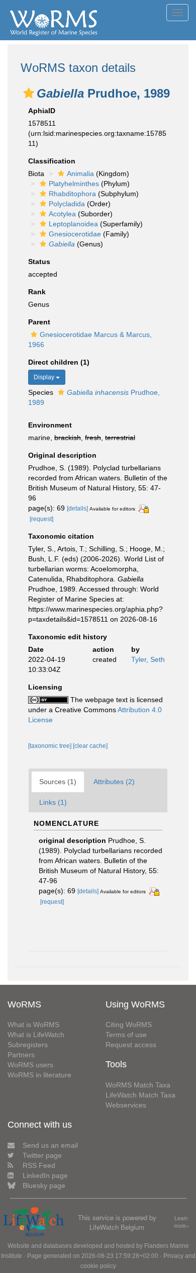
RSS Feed (39, 1165)
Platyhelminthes (74, 184)
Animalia (80, 173)
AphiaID (41, 111)
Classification (51, 161)
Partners (21, 1055)
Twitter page (42, 1155)
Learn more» (181, 1222)
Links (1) (53, 802)
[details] (77, 508)
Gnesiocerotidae (75, 234)
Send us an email (50, 1145)
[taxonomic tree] (50, 745)
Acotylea (62, 214)
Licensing (45, 687)
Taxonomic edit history (67, 637)
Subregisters (28, 1045)
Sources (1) (57, 782)
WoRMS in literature (39, 1075)
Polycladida (67, 204)
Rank (37, 292)
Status (39, 262)
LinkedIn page (45, 1175)
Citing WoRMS (129, 1025)
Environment (50, 425)
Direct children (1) (58, 362)
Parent (39, 322)
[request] (41, 519)
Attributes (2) (114, 782)
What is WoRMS (33, 1025)
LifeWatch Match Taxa (140, 1095)
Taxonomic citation (61, 536)
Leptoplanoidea (73, 224)
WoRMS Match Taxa (138, 1085)
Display (45, 377)
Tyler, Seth (148, 659)
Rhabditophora (72, 194)
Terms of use (126, 1035)
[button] (29, 93)
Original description (62, 455)
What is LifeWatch (36, 1035)
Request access (131, 1045)
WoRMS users (30, 1065)
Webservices (126, 1105)
